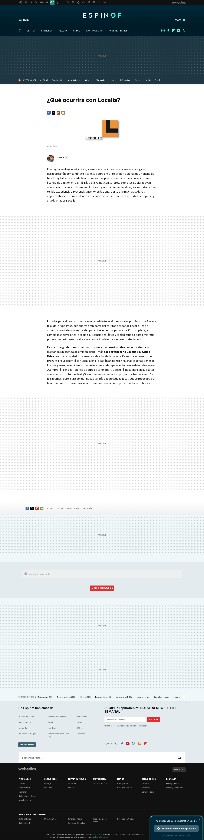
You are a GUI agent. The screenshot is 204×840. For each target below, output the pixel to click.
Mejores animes (143, 697)
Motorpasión (122, 783)
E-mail (63, 113)
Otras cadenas (73, 508)
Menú (26, 19)
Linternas (87, 80)
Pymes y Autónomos (174, 787)
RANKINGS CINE (94, 30)
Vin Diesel (44, 80)
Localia (89, 508)
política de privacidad (138, 726)
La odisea (52, 728)
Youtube (178, 30)
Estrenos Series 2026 (103, 697)
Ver (103, 588)
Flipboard (173, 30)
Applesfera (23, 792)
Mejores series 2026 (45, 697)
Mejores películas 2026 (66, 697)
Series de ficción (26, 716)
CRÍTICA (31, 30)
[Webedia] (27, 769)
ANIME (76, 30)
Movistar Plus (25, 722)
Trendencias (146, 783)
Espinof (102, 15)
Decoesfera (146, 787)
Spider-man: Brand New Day (58, 735)
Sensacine (72, 783)
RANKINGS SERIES (118, 30)
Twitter (184, 30)
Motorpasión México (125, 819)
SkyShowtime (124, 80)
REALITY (63, 30)
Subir (177, 769)
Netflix (148, 80)
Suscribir (153, 719)
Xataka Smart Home (27, 796)
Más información (102, 837)
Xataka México (25, 819)
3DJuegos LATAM (50, 819)
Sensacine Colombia (76, 823)
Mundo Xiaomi (25, 800)
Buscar (179, 757)
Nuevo (177, 19)
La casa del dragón (27, 733)
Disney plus (82, 716)
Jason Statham (73, 80)
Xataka (22, 783)
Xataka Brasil (24, 823)
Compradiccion (148, 792)
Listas (79, 722)
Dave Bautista (57, 80)
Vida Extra (48, 787)
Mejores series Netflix (124, 697)
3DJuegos (48, 783)
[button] (62, 157)
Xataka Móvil (24, 787)
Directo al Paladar (100, 783)
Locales (60, 508)
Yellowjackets (101, 80)
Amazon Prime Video (57, 716)
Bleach (157, 80)
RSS (139, 743)
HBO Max (80, 728)
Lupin (113, 80)
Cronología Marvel (162, 697)
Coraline (138, 80)
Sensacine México (75, 819)
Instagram (163, 30)
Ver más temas (27, 744)
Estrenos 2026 (85, 697)
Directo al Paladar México (100, 820)
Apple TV (23, 728)
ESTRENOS (47, 30)
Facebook (168, 30)
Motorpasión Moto (124, 787)
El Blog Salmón (172, 783)
